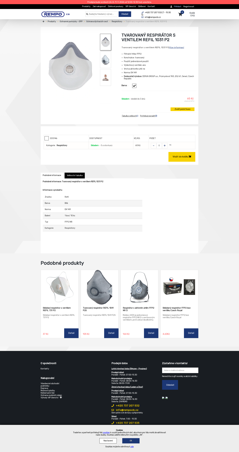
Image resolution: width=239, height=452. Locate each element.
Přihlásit (177, 6)
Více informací (176, 47)
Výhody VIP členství (49, 397)
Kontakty (45, 369)
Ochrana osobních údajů (51, 395)
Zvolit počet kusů (182, 109)
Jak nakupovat (99, 6)
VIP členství (130, 6)
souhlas (106, 432)
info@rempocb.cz (127, 410)
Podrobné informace (52, 175)
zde (132, 446)
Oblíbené (142, 6)
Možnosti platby (48, 390)
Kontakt (151, 6)
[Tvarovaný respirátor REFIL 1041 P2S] (99, 287)
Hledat (124, 14)
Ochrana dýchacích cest (97, 21)
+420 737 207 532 (127, 405)
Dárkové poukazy (115, 6)
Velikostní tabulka (75, 175)
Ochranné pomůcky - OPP (71, 21)
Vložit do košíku (181, 156)
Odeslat (170, 385)
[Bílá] (134, 86)
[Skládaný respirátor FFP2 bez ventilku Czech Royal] (179, 287)
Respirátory (117, 21)
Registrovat (188, 6)
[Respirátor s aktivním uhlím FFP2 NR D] (139, 287)
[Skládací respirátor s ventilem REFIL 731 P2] (59, 287)
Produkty (86, 6)
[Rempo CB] (57, 12)
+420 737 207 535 (127, 422)
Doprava (44, 388)
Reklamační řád (47, 393)
